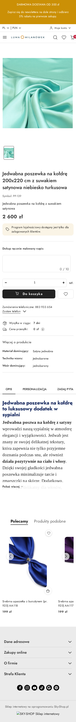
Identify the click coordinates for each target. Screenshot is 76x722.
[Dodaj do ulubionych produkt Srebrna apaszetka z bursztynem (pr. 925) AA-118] (49, 533)
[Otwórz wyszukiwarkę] (55, 37)
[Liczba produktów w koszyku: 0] (72, 37)
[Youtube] (34, 688)
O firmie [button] (10, 663)
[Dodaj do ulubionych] (66, 293)
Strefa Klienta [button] (15, 674)
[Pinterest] (56, 688)
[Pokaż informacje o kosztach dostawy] (43, 329)
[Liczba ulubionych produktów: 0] (64, 37)
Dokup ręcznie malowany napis (22, 248)
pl (3, 28)
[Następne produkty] (66, 556)
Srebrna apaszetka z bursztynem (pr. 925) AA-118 (24, 603)
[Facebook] (20, 688)
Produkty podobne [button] (50, 521)
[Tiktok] (42, 688)
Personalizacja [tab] (35, 389)
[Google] (49, 688)
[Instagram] (27, 688)
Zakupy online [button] (15, 652)
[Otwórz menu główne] (4, 37)
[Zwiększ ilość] (63, 283)
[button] (19, 521)
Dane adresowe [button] (16, 641)
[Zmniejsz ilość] (6, 283)
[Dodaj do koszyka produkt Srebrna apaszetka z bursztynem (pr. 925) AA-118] (48, 590)
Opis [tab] (9, 389)
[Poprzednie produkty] (10, 556)
